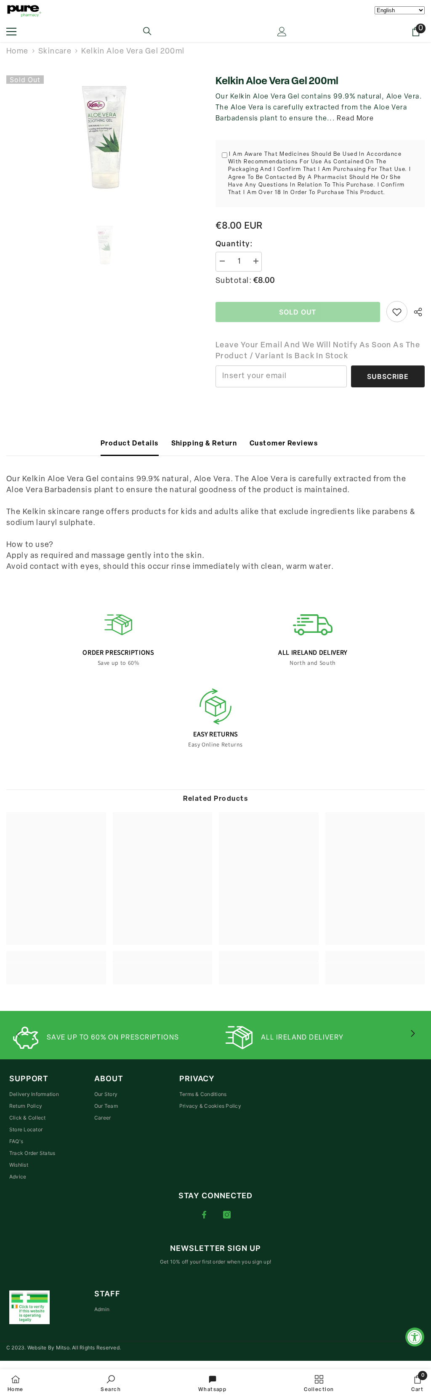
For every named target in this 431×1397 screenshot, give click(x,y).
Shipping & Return (204, 443)
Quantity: (234, 244)
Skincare (55, 52)
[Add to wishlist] (396, 311)
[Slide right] (412, 1034)
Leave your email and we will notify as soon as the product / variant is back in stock (318, 351)
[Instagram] (227, 1214)
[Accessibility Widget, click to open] (414, 1337)
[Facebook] (204, 1214)
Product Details (130, 443)
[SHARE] (416, 312)
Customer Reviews (284, 443)
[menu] (11, 32)
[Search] (147, 31)
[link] (56, 968)
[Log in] (282, 31)
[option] (104, 138)
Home (17, 52)
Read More (355, 118)
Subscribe (388, 376)
